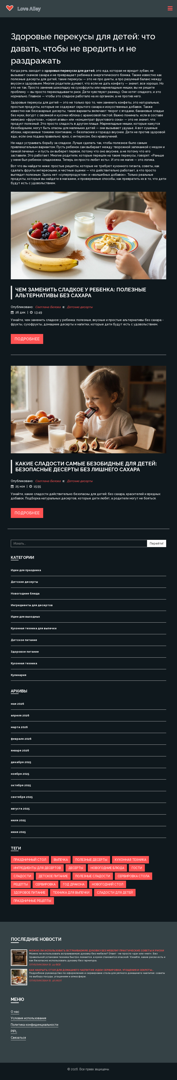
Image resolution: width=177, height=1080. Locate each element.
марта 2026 (19, 727)
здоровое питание (29, 892)
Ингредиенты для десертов (32, 605)
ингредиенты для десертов (37, 868)
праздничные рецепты (32, 901)
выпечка (61, 859)
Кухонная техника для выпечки (34, 628)
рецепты (21, 884)
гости (137, 868)
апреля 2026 (20, 715)
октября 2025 (21, 785)
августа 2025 (20, 808)
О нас (15, 1011)
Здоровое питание (25, 651)
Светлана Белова (48, 307)
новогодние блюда (107, 868)
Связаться (18, 1037)
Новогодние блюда (25, 593)
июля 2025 (18, 820)
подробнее (27, 339)
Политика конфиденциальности (34, 1024)
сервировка (45, 884)
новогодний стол (107, 884)
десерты (75, 868)
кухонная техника (130, 859)
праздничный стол (30, 859)
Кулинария (18, 675)
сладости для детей (115, 892)
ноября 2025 (20, 773)
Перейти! (156, 543)
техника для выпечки (71, 892)
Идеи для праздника (26, 570)
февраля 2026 (21, 738)
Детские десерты (80, 307)
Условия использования (28, 1018)
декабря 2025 (21, 762)
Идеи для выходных (25, 616)
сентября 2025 (22, 797)
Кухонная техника (24, 663)
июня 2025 (18, 832)
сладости (22, 876)
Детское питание (24, 640)
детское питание (53, 876)
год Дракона (73, 884)
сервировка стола (133, 876)
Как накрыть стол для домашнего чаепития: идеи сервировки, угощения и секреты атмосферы (90, 970)
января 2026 (20, 750)
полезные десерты (91, 859)
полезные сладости (92, 876)
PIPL (14, 1031)
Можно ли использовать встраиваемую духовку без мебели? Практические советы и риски (96, 950)
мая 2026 (17, 703)
